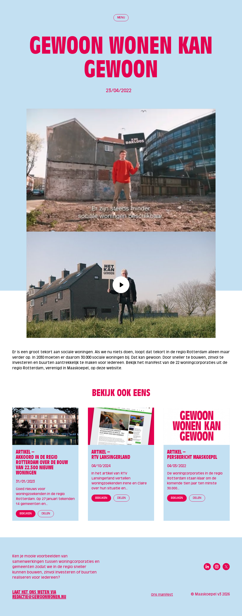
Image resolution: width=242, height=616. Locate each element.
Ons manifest (162, 594)
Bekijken (26, 513)
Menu (121, 17)
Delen (46, 513)
